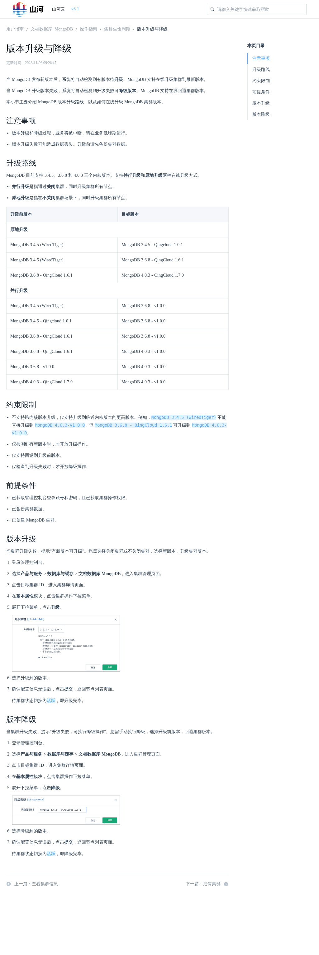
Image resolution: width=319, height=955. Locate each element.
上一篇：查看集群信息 (36, 884)
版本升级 (261, 103)
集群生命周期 (117, 28)
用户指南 (15, 28)
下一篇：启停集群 (203, 884)
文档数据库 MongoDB (52, 28)
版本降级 (261, 114)
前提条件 (261, 92)
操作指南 (88, 28)
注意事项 (261, 58)
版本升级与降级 (152, 28)
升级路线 (261, 69)
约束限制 (261, 80)
